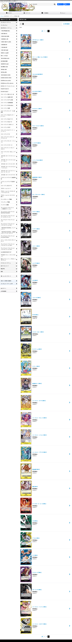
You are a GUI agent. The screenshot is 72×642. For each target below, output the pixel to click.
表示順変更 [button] (67, 24)
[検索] (54, 4)
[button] (63, 13)
